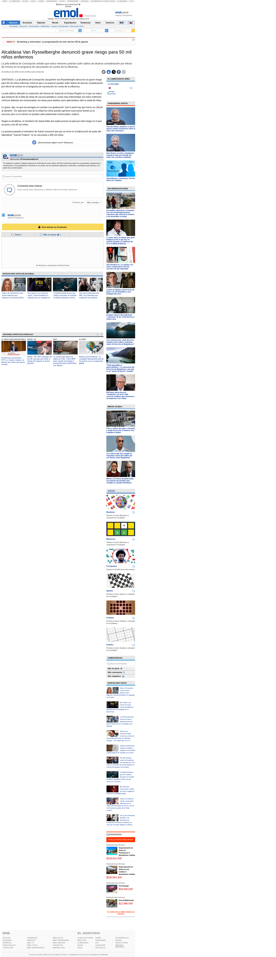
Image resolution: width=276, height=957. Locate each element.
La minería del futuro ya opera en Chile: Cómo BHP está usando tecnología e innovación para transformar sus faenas (64, 361)
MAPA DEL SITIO (59, 947)
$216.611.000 (114, 858)
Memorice (110, 539)
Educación (23, 26)
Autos (62, 1)
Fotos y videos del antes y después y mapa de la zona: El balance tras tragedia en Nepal (120, 430)
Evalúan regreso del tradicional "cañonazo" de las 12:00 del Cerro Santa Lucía (120, 317)
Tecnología (13, 26)
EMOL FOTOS (32, 945)
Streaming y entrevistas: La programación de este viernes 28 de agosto (52, 41)
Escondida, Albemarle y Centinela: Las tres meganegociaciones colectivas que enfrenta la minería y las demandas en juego (120, 213)
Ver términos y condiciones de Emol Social (52, 265)
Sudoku (109, 645)
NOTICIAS (6, 938)
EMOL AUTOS (58, 938)
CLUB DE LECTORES (85, 938)
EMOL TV (30, 943)
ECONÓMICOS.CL (122, 938)
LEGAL (80, 947)
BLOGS (80, 945)
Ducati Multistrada (126, 900)
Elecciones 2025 (76, 26)
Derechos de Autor (35, 954)
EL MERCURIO (82, 943)
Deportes (41, 23)
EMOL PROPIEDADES (61, 940)
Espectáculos (70, 23)
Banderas (110, 512)
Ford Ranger (124, 886)
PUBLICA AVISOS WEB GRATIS (120, 840)
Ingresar (118, 15)
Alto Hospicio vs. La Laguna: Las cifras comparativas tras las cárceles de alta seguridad (119, 267)
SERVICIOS (31, 940)
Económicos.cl (97, 1)
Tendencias (85, 23)
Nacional (13, 23)
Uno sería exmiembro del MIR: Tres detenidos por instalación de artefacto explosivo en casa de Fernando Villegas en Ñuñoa (90, 297)
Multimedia (45, 26)
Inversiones (52, 1)
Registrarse (127, 15)
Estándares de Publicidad (99, 954)
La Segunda (122, 1)
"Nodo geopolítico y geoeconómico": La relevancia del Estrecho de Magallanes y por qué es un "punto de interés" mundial (120, 368)
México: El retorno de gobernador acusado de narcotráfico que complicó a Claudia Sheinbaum (120, 481)
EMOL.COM (81, 940)
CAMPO (98, 938)
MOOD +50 (31, 339)
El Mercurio (15, 1)
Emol (5, 1)
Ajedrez (109, 591)
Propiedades (73, 1)
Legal (33, 1)
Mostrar (68, 6)
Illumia (82, 339)
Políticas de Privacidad (51, 954)
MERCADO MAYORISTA (119, 946)
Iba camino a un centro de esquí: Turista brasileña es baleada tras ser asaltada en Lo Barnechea (120, 707)
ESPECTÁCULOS (9, 945)
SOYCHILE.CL (100, 947)
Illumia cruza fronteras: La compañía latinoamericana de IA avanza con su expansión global (91, 360)
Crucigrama (111, 566)
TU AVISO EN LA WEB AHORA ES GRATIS (121, 913)
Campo (41, 1)
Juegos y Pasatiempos (60, 26)
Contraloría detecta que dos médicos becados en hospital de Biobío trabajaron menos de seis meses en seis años (120, 776)
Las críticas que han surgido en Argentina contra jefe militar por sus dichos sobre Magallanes (119, 456)
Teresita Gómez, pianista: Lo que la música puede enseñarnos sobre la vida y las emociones (120, 129)
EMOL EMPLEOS (59, 943)
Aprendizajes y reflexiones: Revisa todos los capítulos (120, 179)
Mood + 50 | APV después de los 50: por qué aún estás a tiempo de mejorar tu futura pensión (39, 360)
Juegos (111, 491)
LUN (96, 943)
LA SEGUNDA (100, 945)
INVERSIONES (100, 940)
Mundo (55, 23)
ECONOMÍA (7, 940)
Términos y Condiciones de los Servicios (74, 954)
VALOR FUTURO (121, 943)
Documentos (34, 26)
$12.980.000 (126, 903)
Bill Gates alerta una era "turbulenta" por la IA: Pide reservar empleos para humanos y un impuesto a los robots (120, 395)
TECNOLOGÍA (8, 947)
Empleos (84, 1)
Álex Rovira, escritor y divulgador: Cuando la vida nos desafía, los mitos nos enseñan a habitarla (120, 155)
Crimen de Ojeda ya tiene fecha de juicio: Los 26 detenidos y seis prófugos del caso (120, 292)
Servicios (110, 23)
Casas (112, 1)
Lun (131, 1)
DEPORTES (7, 943)
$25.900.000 (126, 889)
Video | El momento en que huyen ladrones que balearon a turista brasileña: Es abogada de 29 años (121, 692)
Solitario (110, 618)
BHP (55, 339)
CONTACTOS (58, 945)
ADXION (118, 940)
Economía (27, 23)
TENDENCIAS (32, 938)
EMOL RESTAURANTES (35, 947)
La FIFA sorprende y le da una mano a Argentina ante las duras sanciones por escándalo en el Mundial (120, 721)
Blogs (25, 1)
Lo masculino (113, 84)
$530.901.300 (114, 877)
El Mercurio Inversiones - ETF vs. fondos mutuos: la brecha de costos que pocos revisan (13, 361)
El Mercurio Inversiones (13, 339)
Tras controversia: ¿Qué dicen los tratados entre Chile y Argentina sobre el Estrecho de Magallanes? (120, 342)
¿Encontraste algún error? (55, 142)
